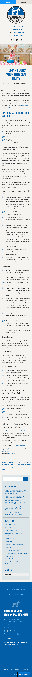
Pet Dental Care (10, 538)
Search (25, 479)
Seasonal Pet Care (11, 556)
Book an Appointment (16, 589)
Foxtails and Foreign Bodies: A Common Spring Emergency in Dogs (14, 508)
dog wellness (20, 449)
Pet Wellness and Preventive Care (16, 553)
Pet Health (11, 454)
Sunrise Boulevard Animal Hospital (13, 563)
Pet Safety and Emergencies (14, 544)
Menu (8, 2)
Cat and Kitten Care (11, 525)
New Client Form (16, 595)
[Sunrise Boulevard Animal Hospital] (16, 15)
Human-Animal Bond (11, 531)
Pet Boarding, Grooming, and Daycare (14, 534)
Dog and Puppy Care (11, 528)
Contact (24, 2)
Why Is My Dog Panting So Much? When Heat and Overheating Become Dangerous (15, 491)
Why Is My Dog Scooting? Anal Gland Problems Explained (15, 497)
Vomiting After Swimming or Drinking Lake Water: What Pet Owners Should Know (15, 502)
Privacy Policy (16, 674)
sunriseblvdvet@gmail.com (16, 634)
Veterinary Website (14, 671)
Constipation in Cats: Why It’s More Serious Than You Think (14, 513)
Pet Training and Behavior (13, 550)
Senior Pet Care (10, 559)
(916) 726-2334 (19, 26)
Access (25, 674)
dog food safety (10, 449)
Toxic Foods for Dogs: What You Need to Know (24, 464)
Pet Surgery (8, 547)
